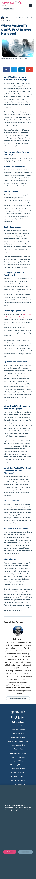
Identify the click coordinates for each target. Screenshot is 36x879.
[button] (6, 69)
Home (26, 58)
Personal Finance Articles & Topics (12, 58)
